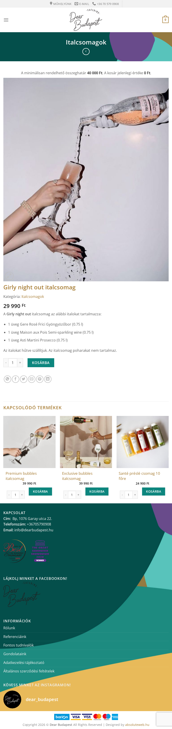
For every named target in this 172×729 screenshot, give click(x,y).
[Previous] (3, 459)
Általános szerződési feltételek (28, 671)
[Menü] (6, 19)
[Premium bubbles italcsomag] (29, 442)
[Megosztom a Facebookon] (15, 379)
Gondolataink (14, 653)
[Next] (168, 459)
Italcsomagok (86, 42)
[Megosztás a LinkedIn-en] (48, 379)
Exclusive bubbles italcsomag (77, 476)
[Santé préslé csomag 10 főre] (142, 442)
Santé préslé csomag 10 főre (139, 476)
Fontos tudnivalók (18, 645)
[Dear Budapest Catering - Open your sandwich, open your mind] (86, 20)
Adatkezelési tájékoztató (23, 662)
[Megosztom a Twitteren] (23, 379)
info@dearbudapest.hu (33, 530)
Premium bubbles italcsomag (21, 476)
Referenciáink (14, 636)
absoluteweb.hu (137, 725)
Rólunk (9, 627)
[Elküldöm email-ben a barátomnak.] (31, 379)
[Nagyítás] (9, 276)
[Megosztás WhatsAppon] (7, 379)
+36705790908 (39, 524)
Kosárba (40, 362)
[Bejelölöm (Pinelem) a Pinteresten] (39, 379)
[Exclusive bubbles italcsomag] (86, 442)
